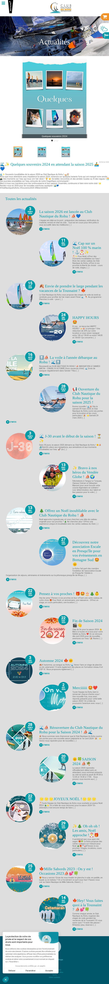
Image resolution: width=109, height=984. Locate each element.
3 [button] (57, 140)
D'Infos (45, 228)
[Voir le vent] (105, 35)
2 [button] (54, 140)
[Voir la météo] (103, 28)
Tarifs (54, 975)
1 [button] (52, 140)
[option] (54, 98)
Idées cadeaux (54, 977)
